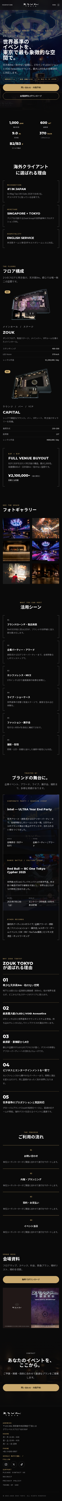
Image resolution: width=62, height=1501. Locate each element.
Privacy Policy (12, 1481)
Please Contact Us (14, 1472)
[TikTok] (22, 1464)
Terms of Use (11, 1485)
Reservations (7, 5)
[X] (14, 1464)
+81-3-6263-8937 (10, 1451)
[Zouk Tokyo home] (31, 5)
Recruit (7, 1477)
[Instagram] (6, 1464)
